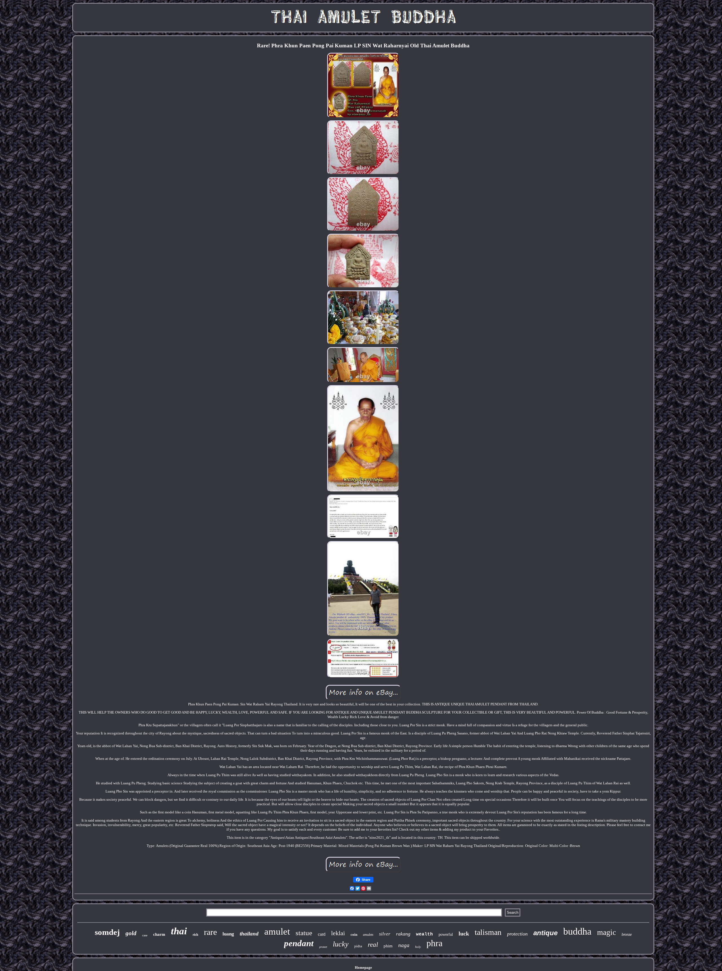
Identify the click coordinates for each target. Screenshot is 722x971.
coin (354, 934)
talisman (488, 932)
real (373, 944)
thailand (249, 934)
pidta (358, 946)
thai (179, 931)
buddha (577, 931)
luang (228, 934)
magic (606, 932)
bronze (627, 934)
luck (464, 933)
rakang (403, 934)
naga (404, 945)
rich (195, 935)
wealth (424, 934)
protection (517, 934)
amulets (368, 935)
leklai (338, 933)
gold (131, 933)
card (321, 934)
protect (323, 946)
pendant (299, 943)
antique (545, 933)
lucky (341, 944)
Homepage (363, 967)
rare (210, 932)
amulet (277, 931)
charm (159, 934)
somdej (107, 932)
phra (434, 943)
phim (388, 946)
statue (304, 933)
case (145, 935)
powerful (446, 934)
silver (384, 934)
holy (418, 946)
